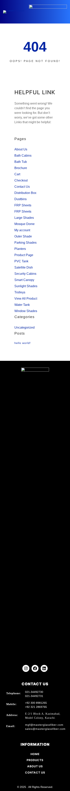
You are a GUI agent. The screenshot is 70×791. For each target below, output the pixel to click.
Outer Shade (23, 236)
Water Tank (22, 304)
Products (35, 760)
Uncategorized (24, 327)
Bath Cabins (23, 155)
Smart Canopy (24, 280)
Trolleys (19, 292)
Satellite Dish (23, 267)
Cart (17, 174)
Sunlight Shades (25, 286)
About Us (20, 149)
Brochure (20, 168)
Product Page (23, 255)
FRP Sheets (22, 205)
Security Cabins (25, 273)
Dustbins (20, 199)
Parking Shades (25, 242)
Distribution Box (25, 192)
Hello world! (22, 342)
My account (22, 230)
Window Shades (25, 311)
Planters (20, 248)
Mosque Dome (24, 224)
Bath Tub (20, 161)
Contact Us (22, 186)
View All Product (25, 298)
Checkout (21, 180)
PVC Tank (21, 261)
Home (35, 754)
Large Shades (24, 217)
